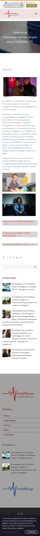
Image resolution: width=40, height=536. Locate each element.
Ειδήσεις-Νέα (7, 70)
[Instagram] (21, 514)
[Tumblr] (14, 257)
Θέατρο (6, 416)
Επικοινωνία (32, 5)
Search (35, 267)
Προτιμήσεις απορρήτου (10, 532)
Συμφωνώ (31, 532)
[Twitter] (7, 257)
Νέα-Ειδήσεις (9, 435)
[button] (21, 6)
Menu (36, 13)
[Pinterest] (10, 257)
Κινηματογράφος (10, 420)
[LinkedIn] (17, 257)
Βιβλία (6, 430)
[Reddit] (20, 257)
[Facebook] (4, 257)
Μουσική (7, 425)
